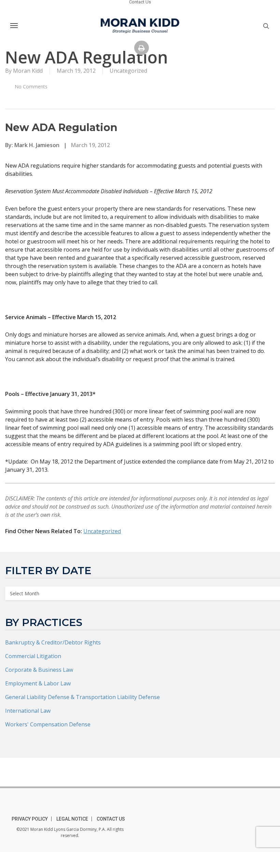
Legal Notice (72, 818)
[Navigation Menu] (14, 25)
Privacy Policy (30, 818)
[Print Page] (141, 48)
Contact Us (111, 818)
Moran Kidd (28, 70)
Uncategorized (128, 70)
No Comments (30, 86)
